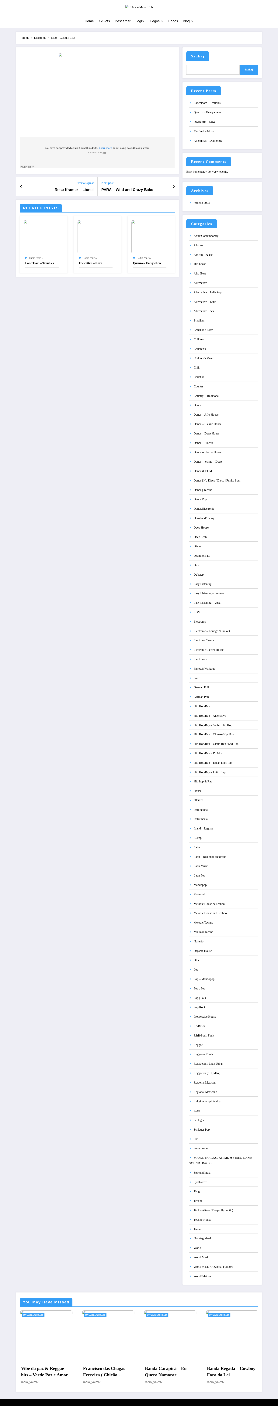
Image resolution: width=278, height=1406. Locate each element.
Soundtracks (201, 1148)
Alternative (200, 282)
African (198, 245)
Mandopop (200, 885)
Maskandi (199, 894)
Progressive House (205, 1016)
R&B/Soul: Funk (204, 1035)
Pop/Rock (200, 1007)
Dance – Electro (203, 442)
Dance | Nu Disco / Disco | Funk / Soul (217, 480)
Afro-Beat (200, 273)
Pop (196, 969)
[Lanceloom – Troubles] (43, 237)
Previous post (85, 183)
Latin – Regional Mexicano (210, 856)
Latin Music (201, 866)
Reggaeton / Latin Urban (208, 1063)
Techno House (202, 1219)
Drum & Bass (202, 555)
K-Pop (198, 837)
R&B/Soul (200, 1026)
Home (89, 21)
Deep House (201, 527)
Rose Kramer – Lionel (74, 190)
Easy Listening (202, 584)
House (197, 790)
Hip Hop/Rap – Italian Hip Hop (213, 762)
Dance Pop (200, 499)
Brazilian (199, 320)
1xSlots (104, 21)
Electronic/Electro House (209, 649)
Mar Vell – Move (204, 131)
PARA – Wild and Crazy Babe (127, 190)
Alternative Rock (204, 311)
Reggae (198, 1045)
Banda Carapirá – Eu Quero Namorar (165, 1371)
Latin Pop (199, 875)
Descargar (122, 21)
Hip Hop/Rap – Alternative (210, 715)
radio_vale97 (36, 258)
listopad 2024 (202, 202)
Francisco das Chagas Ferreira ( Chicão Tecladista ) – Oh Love (105, 1372)
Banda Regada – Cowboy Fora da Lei (231, 1371)
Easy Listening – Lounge (209, 593)
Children (199, 339)
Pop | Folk (200, 997)
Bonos (173, 21)
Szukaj (197, 56)
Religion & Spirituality (207, 1101)
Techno (198, 1200)
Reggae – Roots (203, 1054)
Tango (197, 1191)
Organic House (203, 950)
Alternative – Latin (205, 301)
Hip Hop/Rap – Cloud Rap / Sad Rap (216, 743)
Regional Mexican (205, 1082)
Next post (107, 183)
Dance (197, 405)
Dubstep (199, 574)
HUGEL (199, 800)
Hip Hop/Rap (202, 706)
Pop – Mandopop (204, 979)
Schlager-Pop (202, 1129)
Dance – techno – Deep (208, 461)
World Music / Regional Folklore (213, 1266)
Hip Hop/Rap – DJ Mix (208, 753)
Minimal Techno (203, 932)
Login (139, 21)
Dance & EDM (203, 471)
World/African (202, 1276)
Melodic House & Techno (209, 903)
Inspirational (201, 809)
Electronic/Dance (204, 640)
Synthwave (200, 1182)
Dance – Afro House (206, 414)
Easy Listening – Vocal (207, 602)
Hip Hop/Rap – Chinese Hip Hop (214, 734)
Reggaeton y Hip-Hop (207, 1073)
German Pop (201, 696)
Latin (197, 847)
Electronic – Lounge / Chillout (212, 631)
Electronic (200, 621)
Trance (198, 1229)
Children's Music (204, 358)
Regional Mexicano (205, 1092)
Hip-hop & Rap (203, 781)
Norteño (198, 941)
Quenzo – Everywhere (147, 263)
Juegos (154, 21)
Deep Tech (200, 537)
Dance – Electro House (207, 452)
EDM (197, 612)
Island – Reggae (203, 828)
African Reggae (203, 254)
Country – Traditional (206, 395)
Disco (197, 546)
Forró (197, 678)
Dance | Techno (203, 490)
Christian (199, 377)
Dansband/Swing (204, 518)
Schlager (199, 1120)
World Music (201, 1257)
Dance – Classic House (207, 424)
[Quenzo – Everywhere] (151, 237)
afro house (200, 264)
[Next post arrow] (174, 187)
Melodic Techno (203, 922)
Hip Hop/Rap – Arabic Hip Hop (213, 725)
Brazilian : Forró (203, 330)
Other (197, 960)
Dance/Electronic (204, 508)
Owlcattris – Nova (90, 263)
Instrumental (201, 819)
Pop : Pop (199, 988)
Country (198, 386)
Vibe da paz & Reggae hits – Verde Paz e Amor (44, 1371)
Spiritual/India (202, 1172)
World (197, 1247)
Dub (196, 565)
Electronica (200, 659)
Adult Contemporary (206, 235)
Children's (200, 348)
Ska (196, 1139)
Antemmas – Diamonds (208, 140)
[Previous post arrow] (21, 187)
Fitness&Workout (204, 668)
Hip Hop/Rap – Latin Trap (209, 772)
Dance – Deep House (206, 433)
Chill (197, 367)
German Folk (202, 687)
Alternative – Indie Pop (207, 292)
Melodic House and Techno (210, 913)
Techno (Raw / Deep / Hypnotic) (213, 1210)
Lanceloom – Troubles (39, 263)
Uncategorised (202, 1238)
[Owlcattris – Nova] (97, 237)
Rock (197, 1110)
